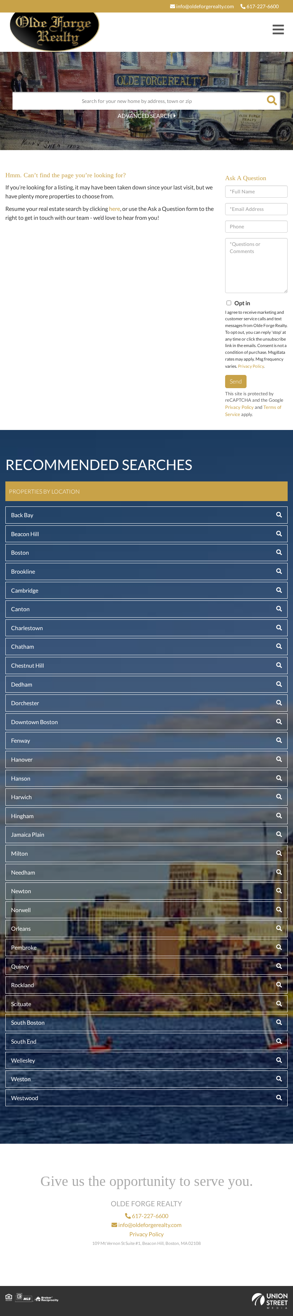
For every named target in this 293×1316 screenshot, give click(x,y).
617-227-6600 (262, 6)
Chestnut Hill (27, 665)
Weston (21, 1078)
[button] (271, 101)
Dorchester (25, 702)
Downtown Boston (34, 721)
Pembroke (23, 947)
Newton (21, 890)
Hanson (20, 778)
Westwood (24, 1097)
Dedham (21, 684)
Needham (23, 872)
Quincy (20, 966)
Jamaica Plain (27, 834)
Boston (20, 552)
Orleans (21, 928)
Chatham (22, 646)
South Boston (28, 1022)
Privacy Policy (251, 366)
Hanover (22, 759)
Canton (20, 608)
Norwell (21, 909)
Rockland (22, 984)
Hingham (22, 815)
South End (23, 1041)
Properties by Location (44, 491)
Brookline (23, 571)
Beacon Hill (25, 533)
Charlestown (27, 627)
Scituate (21, 1003)
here (114, 208)
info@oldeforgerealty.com (204, 6)
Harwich (21, 796)
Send (236, 381)
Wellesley (23, 1060)
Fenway (20, 740)
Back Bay (22, 514)
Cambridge (24, 590)
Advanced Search (145, 115)
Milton (19, 853)
